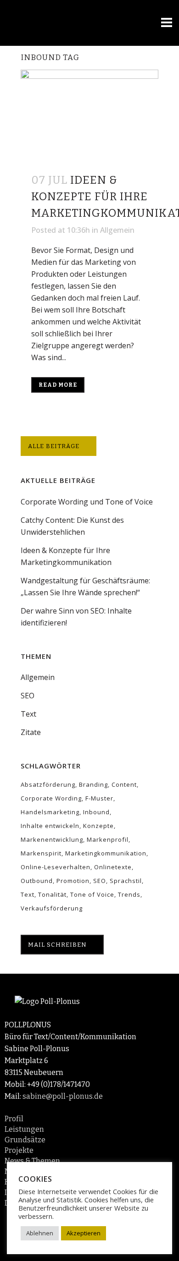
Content (124, 784)
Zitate (31, 732)
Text (28, 714)
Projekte (19, 1150)
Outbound (37, 881)
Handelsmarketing (50, 812)
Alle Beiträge (53, 446)
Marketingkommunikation (105, 853)
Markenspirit (41, 853)
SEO (27, 696)
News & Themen (32, 1161)
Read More (58, 385)
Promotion (73, 881)
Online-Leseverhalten (55, 867)
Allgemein (117, 230)
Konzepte (98, 826)
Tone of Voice (92, 894)
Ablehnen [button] (39, 1233)
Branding (93, 784)
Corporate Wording (51, 798)
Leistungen (24, 1129)
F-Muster (99, 798)
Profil (14, 1118)
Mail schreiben (57, 944)
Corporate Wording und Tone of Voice (87, 502)
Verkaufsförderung (52, 908)
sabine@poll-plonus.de (62, 1096)
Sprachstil (126, 881)
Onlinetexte (113, 867)
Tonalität (52, 894)
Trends (129, 894)
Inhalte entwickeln (50, 826)
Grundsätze (25, 1139)
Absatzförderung (48, 784)
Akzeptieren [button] (84, 1233)
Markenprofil (108, 839)
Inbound (96, 812)
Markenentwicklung (52, 839)
